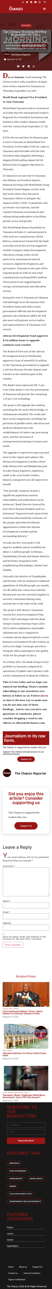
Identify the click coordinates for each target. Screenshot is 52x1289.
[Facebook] (31, 2)
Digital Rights (36, 1179)
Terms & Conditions (31, 1273)
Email (6, 912)
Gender (12, 1186)
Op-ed (5, 1092)
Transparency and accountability (25, 1201)
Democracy (14, 1163)
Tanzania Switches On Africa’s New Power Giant (24, 1054)
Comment (9, 866)
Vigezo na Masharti (16, 1279)
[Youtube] (35, 2)
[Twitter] (27, 2)
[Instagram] (39, 2)
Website (7, 923)
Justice (5, 1009)
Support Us (37, 1267)
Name (7, 901)
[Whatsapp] (23, 2)
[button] (44, 2)
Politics (16, 1009)
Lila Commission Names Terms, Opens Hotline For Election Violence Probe (23, 1012)
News (11, 1009)
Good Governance (17, 1171)
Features (26, 25)
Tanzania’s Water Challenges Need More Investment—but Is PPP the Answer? (24, 1096)
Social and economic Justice (20, 1194)
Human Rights (15, 1179)
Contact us (13, 1273)
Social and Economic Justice (18, 1092)
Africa (5, 1051)
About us (23, 1267)
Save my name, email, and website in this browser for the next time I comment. (24, 938)
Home (11, 1267)
